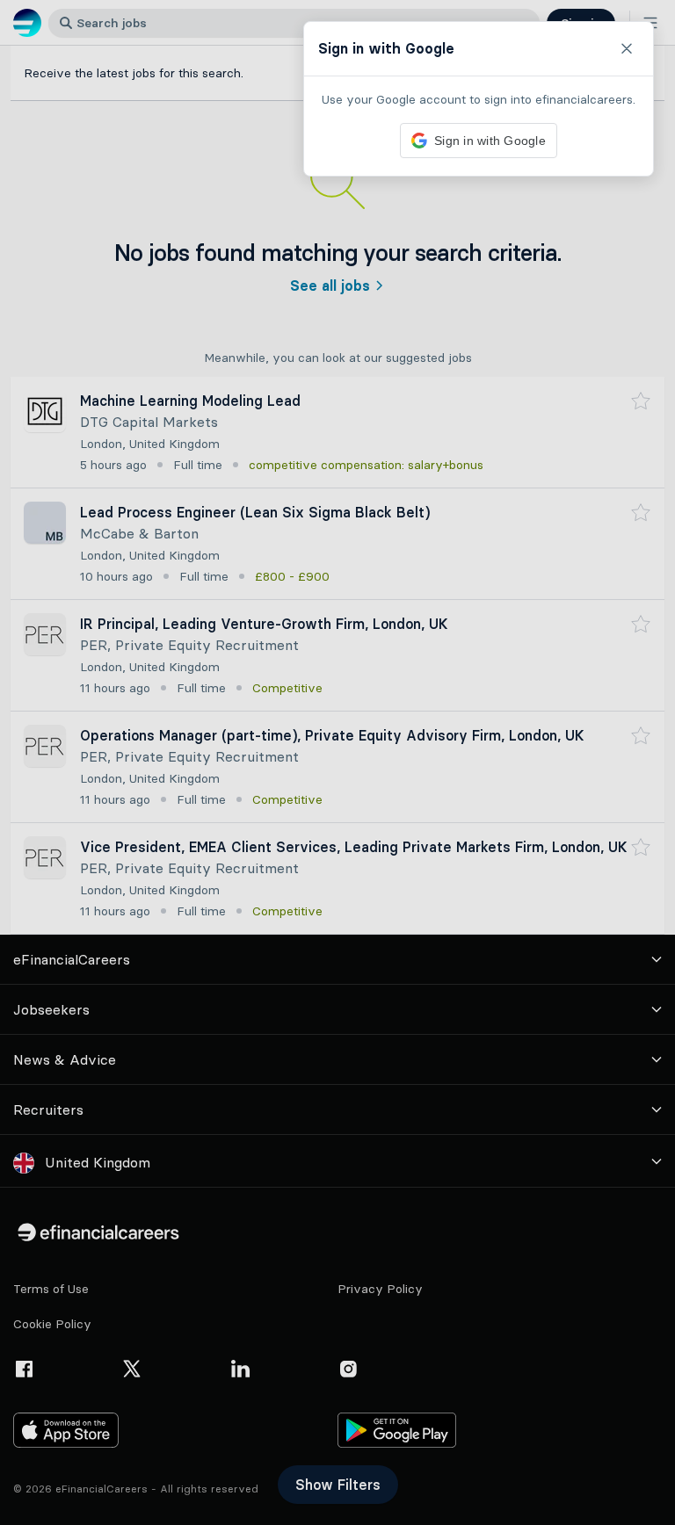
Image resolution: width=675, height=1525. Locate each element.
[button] (337, 762)
